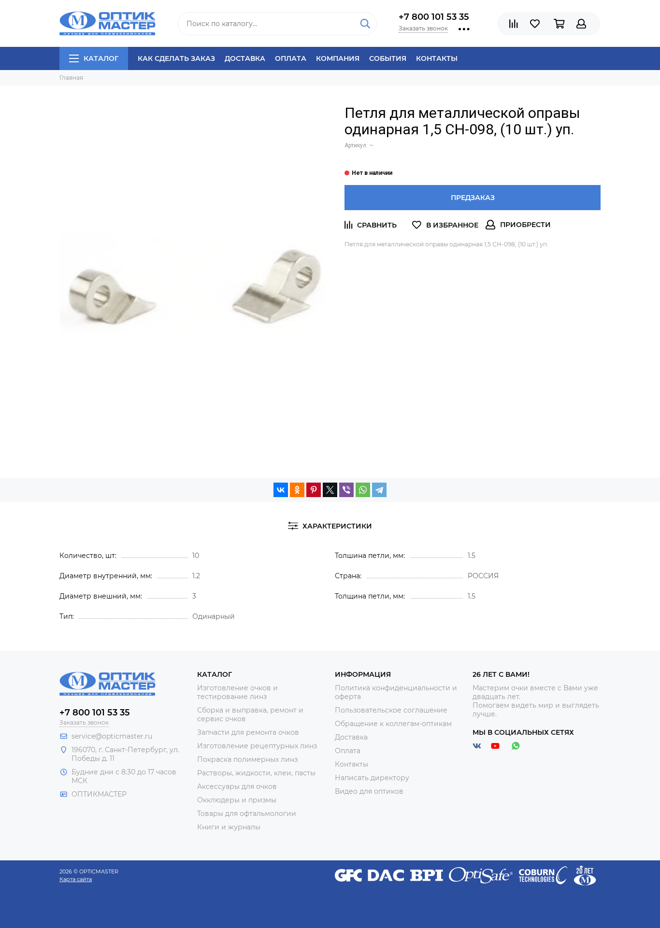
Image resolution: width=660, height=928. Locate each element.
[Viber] (346, 490)
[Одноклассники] (297, 490)
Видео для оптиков (369, 791)
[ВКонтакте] (280, 490)
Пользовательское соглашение (391, 710)
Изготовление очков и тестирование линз (237, 692)
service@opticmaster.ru (112, 736)
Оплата (290, 58)
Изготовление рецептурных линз (257, 746)
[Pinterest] (313, 490)
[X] (330, 490)
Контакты (437, 58)
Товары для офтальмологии (246, 813)
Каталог (101, 58)
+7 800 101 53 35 (434, 17)
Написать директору (372, 777)
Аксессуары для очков (237, 786)
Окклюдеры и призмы (236, 800)
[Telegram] (379, 490)
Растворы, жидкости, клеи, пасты (256, 773)
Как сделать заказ (176, 58)
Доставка (245, 58)
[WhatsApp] (363, 490)
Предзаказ (473, 197)
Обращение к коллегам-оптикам (393, 723)
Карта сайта (75, 879)
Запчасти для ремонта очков (248, 732)
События (387, 58)
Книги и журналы (228, 827)
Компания (337, 58)
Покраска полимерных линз (247, 759)
